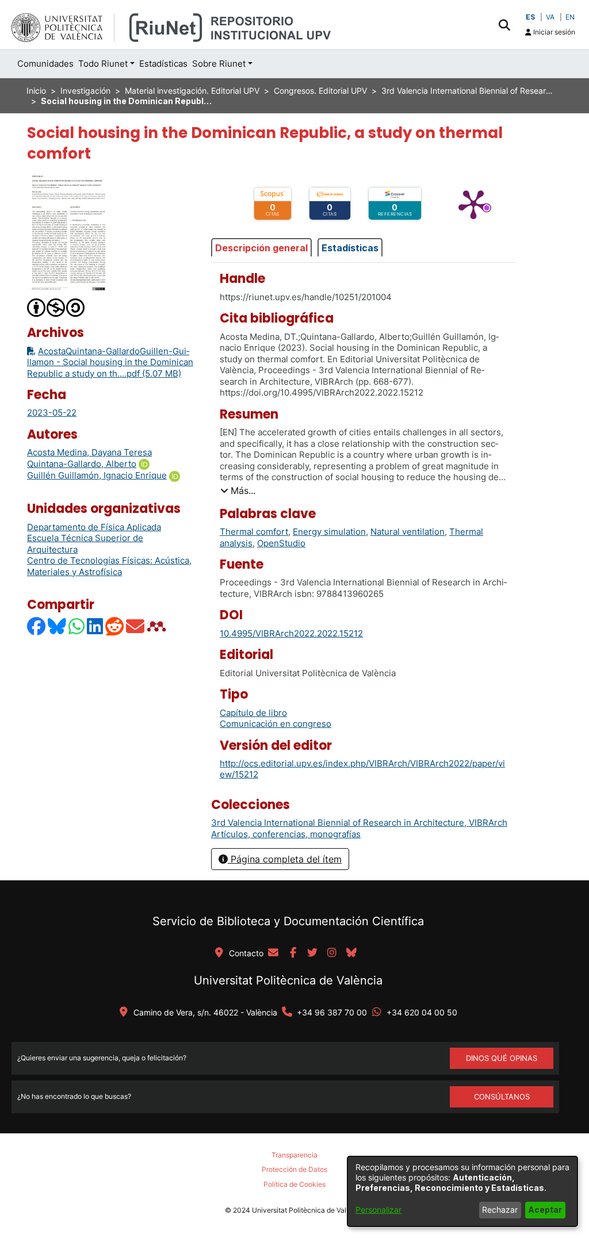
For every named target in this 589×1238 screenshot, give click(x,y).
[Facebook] (37, 625)
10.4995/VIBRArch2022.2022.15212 (291, 633)
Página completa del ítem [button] (285, 859)
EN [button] (570, 17)
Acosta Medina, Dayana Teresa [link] (89, 452)
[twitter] (312, 953)
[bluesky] (351, 953)
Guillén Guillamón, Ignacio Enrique (97, 475)
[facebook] (293, 953)
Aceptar (545, 1209)
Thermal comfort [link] (254, 531)
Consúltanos (502, 1096)
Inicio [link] (36, 90)
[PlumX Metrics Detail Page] (473, 203)
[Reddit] (115, 625)
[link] (359, 822)
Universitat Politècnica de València (288, 980)
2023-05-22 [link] (52, 412)
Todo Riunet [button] (103, 63)
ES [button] (530, 17)
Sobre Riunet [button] (219, 63)
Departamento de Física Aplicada (94, 527)
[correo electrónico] (273, 953)
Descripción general (261, 248)
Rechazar (500, 1209)
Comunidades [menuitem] (45, 63)
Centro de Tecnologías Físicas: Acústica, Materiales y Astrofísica (109, 566)
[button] (504, 25)
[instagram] (332, 953)
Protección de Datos (294, 1169)
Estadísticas (350, 248)
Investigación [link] (85, 90)
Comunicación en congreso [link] (275, 723)
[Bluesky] (57, 625)
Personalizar (378, 1209)
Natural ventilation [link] (407, 531)
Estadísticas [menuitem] (163, 63)
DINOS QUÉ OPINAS (501, 1058)
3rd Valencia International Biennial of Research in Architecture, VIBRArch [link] (467, 90)
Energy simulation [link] (329, 531)
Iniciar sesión (553, 32)
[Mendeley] (158, 625)
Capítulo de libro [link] (253, 712)
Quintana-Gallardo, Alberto (81, 463)
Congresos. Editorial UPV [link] (320, 90)
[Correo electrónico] (136, 625)
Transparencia (294, 1155)
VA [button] (550, 17)
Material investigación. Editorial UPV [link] (192, 90)
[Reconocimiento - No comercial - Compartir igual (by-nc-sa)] (56, 306)
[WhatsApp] (77, 625)
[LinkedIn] (95, 625)
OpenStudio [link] (281, 543)
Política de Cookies (294, 1184)
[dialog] (462, 1191)
